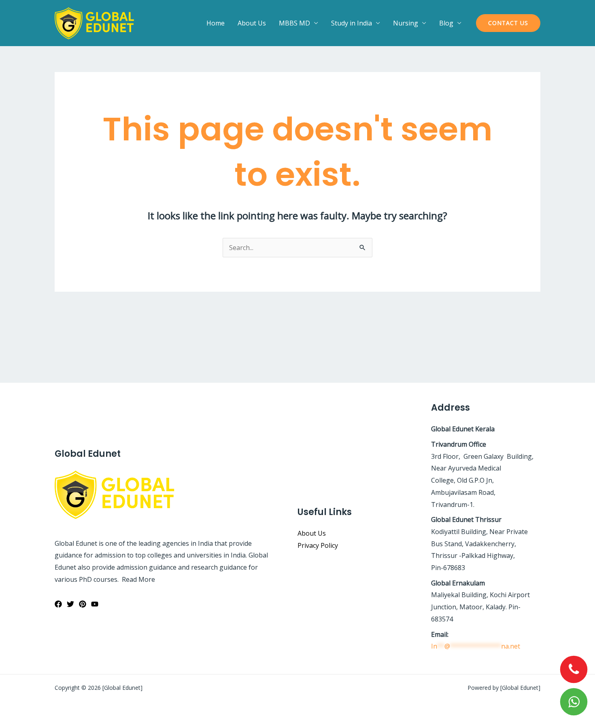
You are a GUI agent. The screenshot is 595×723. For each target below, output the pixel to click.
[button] (508, 23)
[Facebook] (58, 604)
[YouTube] (94, 604)
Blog (446, 23)
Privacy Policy (318, 545)
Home (215, 23)
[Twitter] (70, 604)
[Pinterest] (82, 604)
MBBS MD (294, 23)
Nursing (405, 23)
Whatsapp (574, 702)
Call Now (574, 669)
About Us (252, 23)
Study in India (351, 23)
